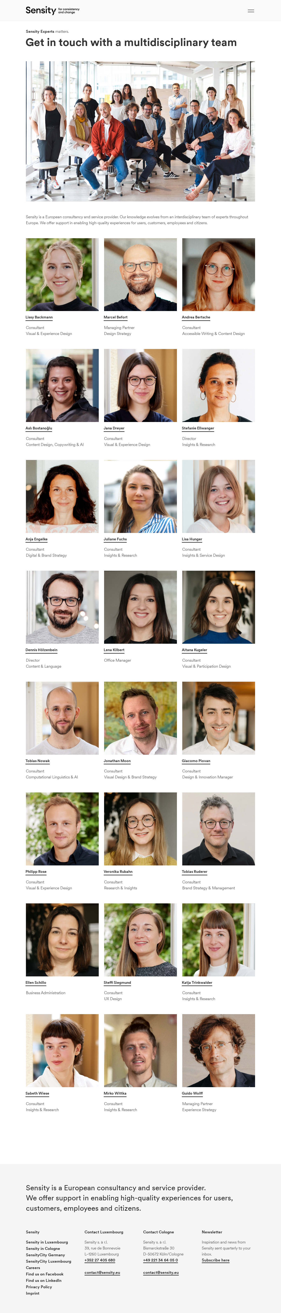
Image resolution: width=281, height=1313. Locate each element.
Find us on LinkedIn (44, 1280)
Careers (33, 1267)
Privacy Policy (39, 1287)
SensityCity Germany (45, 1255)
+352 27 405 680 (100, 1260)
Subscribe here (216, 1260)
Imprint (32, 1293)
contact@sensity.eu (102, 1272)
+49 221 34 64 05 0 (160, 1260)
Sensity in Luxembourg (47, 1242)
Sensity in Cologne (43, 1248)
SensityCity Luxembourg (48, 1261)
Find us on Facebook (45, 1274)
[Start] (52, 10)
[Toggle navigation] (251, 10)
